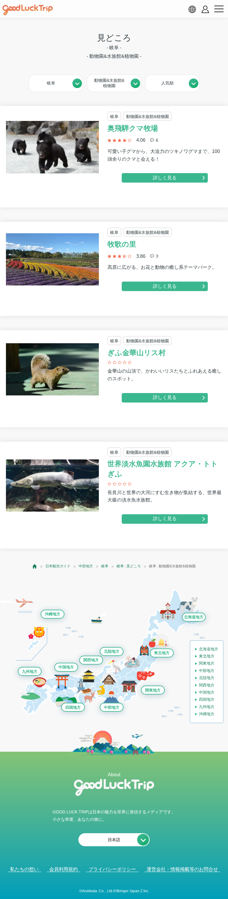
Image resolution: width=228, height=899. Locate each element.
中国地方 (66, 667)
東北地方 (162, 653)
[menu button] (219, 9)
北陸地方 (111, 651)
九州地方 (29, 671)
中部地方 (86, 566)
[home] (27, 10)
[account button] (205, 9)
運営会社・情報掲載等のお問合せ (182, 869)
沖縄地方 (52, 614)
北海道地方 (193, 617)
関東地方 (153, 690)
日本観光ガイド (57, 566)
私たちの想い (24, 869)
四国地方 (73, 707)
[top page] (35, 566)
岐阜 (104, 566)
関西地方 (91, 660)
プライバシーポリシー (112, 869)
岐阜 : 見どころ (129, 566)
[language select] (192, 9)
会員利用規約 (63, 869)
